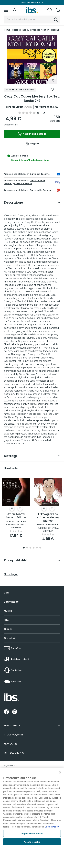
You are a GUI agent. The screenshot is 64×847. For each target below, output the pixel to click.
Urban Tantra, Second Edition (16, 515)
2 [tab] (27, 548)
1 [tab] (32, 81)
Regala (34, 143)
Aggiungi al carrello (34, 134)
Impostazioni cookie (32, 833)
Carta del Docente (40, 174)
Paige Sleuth (15, 106)
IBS (16, 124)
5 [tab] (37, 548)
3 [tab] (30, 548)
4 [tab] (33, 548)
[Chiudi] (60, 772)
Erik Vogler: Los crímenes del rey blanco (48, 517)
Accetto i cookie (32, 841)
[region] (32, 807)
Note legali (11, 574)
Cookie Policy (52, 826)
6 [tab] (40, 548)
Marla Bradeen (44, 106)
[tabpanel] (32, 59)
